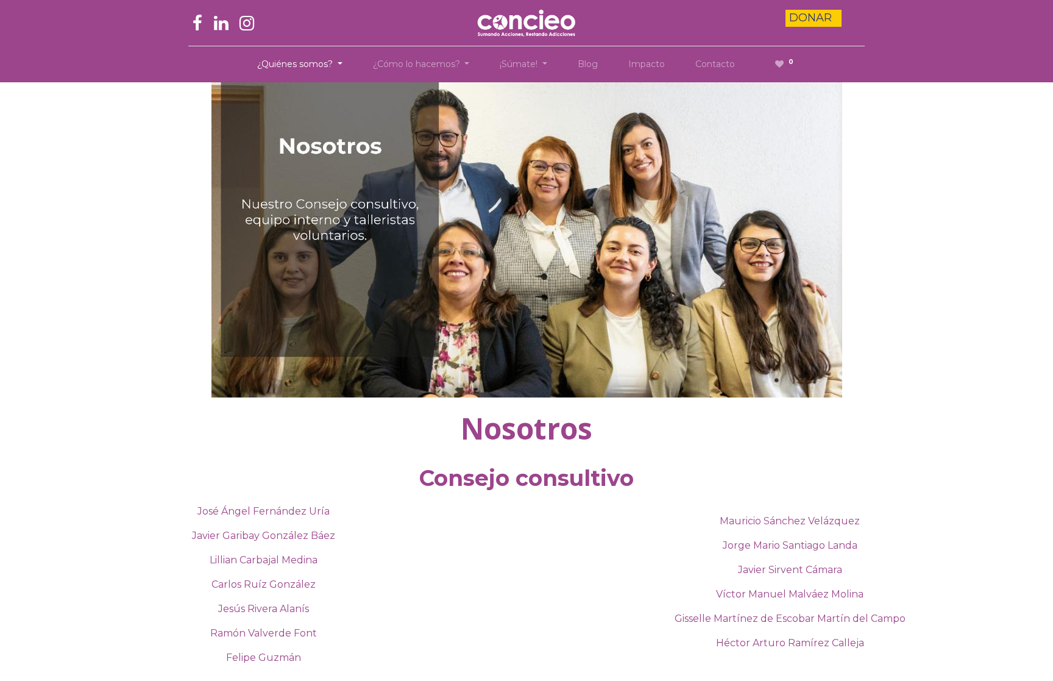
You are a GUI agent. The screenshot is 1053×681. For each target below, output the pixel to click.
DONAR (812, 17)
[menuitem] (587, 64)
